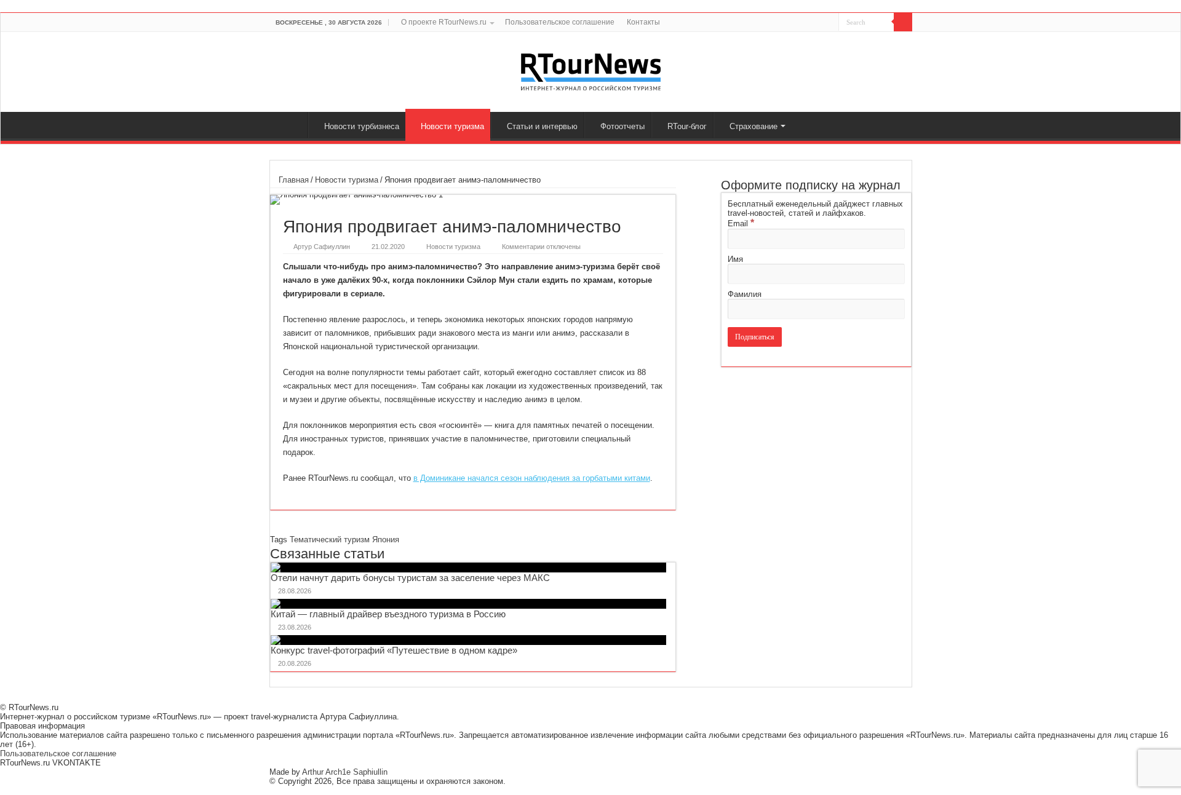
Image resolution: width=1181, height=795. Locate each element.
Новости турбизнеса (361, 126)
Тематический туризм (330, 539)
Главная (292, 125)
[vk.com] (822, 22)
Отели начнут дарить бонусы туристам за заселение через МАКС (410, 577)
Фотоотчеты (622, 126)
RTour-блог (687, 126)
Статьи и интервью (542, 126)
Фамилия (744, 294)
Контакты (643, 22)
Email (741, 223)
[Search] (903, 22)
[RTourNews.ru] (591, 69)
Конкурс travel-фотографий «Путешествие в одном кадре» (394, 650)
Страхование (753, 126)
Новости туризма (452, 126)
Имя (735, 259)
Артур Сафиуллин (321, 246)
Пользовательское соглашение (559, 22)
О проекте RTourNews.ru (444, 22)
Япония (385, 539)
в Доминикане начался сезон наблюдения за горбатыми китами (531, 478)
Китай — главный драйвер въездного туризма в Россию (388, 614)
